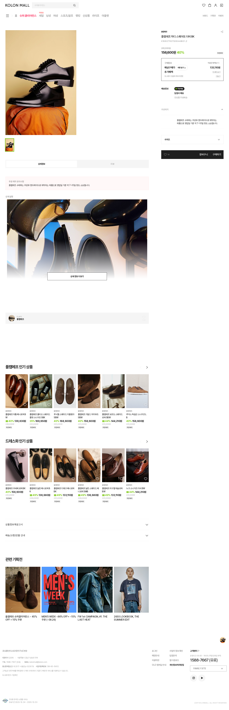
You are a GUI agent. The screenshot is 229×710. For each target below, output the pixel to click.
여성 (55, 15)
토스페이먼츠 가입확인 (10, 675)
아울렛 (105, 15)
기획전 (213, 15)
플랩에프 (164, 32)
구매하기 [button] (217, 154)
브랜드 (205, 15)
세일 (41, 15)
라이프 (95, 15)
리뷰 (112, 164)
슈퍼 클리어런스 (28, 15)
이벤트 (221, 15)
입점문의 (173, 655)
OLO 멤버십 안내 (159, 665)
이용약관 (155, 660)
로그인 (154, 651)
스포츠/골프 (67, 15)
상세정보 (41, 164)
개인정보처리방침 (176, 665)
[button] (24, 405)
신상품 (86, 15)
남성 (48, 15)
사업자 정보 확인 (176, 651)
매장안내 (155, 655)
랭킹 (78, 15)
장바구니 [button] (203, 154)
